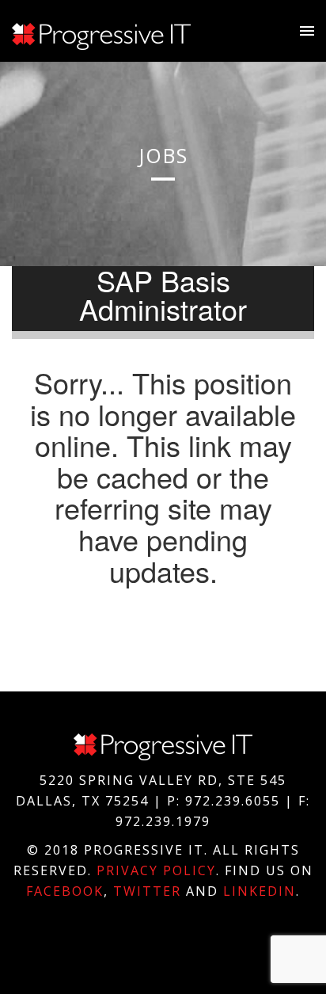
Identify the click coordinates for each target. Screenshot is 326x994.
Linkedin (259, 891)
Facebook (65, 891)
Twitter (147, 891)
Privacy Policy (156, 870)
